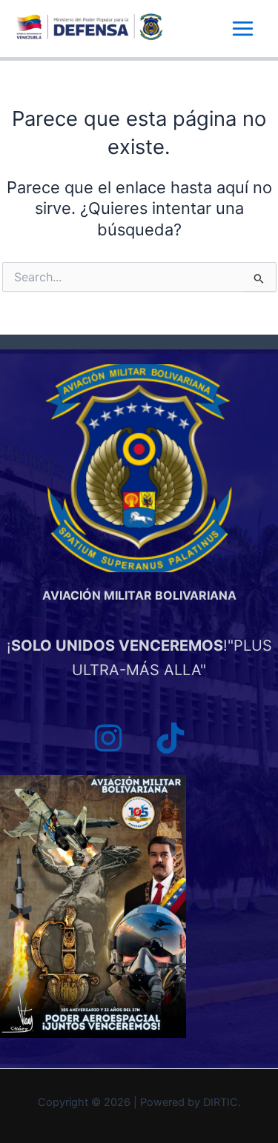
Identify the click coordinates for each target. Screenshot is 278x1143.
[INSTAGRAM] (108, 738)
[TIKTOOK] (170, 738)
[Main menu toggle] (242, 28)
